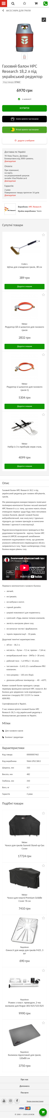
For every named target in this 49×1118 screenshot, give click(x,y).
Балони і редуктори (14, 737)
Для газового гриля (14, 731)
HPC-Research (35, 207)
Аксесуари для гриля (18, 11)
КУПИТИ (24, 108)
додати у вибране (26, 141)
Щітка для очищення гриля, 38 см (24, 267)
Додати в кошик (24, 286)
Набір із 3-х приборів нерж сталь (25, 447)
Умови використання (35, 1101)
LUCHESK (30, 1115)
